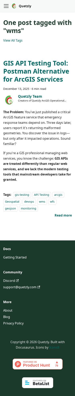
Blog (6, 317)
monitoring (28, 208)
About (7, 310)
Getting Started (15, 257)
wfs (52, 201)
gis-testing (22, 195)
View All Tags (13, 40)
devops (29, 201)
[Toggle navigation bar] (6, 6)
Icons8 (54, 347)
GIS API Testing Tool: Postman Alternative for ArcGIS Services (36, 71)
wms (42, 201)
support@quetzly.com (19, 287)
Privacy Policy (13, 323)
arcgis (58, 195)
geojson (10, 208)
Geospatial (12, 201)
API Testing (41, 195)
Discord (9, 280)
